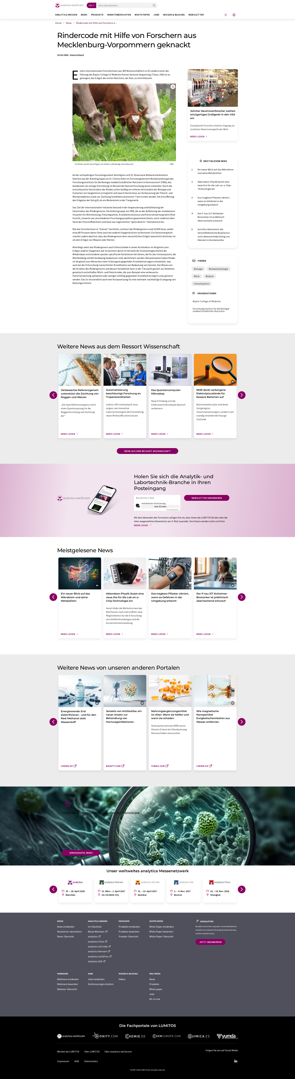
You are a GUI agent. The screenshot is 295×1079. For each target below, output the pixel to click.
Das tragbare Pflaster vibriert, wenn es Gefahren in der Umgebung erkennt (214, 201)
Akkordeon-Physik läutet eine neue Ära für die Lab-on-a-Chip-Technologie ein (215, 185)
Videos (122, 979)
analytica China (96, 941)
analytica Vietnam (97, 951)
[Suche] (154, 5)
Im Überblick (94, 926)
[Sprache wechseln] (234, 15)
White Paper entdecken (161, 926)
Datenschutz (91, 1061)
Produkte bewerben (129, 931)
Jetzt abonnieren (210, 942)
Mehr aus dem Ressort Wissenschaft (147, 451)
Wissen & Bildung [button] (174, 14)
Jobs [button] (156, 14)
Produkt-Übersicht (128, 936)
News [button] (84, 14)
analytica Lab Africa (98, 956)
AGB (77, 1061)
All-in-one (154, 999)
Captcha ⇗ (173, 510)
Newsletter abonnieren (207, 497)
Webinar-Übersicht (67, 989)
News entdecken (65, 926)
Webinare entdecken (68, 979)
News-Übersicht (65, 936)
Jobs (151, 994)
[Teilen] (225, 15)
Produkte (154, 984)
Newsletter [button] (196, 14)
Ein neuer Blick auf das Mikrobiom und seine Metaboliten (216, 171)
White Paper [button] (142, 14)
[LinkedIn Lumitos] (236, 1061)
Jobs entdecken (96, 979)
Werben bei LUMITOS (68, 1051)
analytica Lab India (98, 946)
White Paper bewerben (161, 931)
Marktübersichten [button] (119, 14)
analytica (93, 936)
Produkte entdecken (129, 926)
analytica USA (95, 961)
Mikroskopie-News (81, 852)
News (152, 979)
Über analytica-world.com (118, 1051)
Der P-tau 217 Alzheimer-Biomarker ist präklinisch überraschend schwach (211, 217)
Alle (90, 5)
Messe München (96, 931)
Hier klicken (160, 506)
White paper (155, 989)
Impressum (63, 1061)
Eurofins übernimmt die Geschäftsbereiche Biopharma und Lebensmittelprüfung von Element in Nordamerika (214, 234)
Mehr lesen (141, 525)
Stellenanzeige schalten (101, 984)
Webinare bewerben (67, 984)
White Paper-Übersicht (161, 936)
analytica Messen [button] (66, 14)
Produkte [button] (97, 14)
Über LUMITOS (92, 1051)
